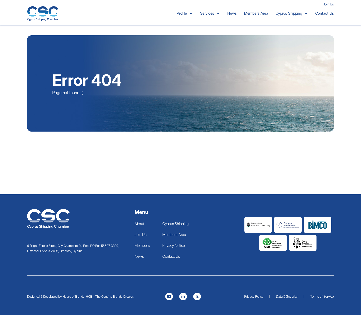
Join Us (328, 4)
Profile (182, 13)
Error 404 (87, 80)
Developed (50, 296)
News (232, 13)
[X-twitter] (197, 296)
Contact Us (324, 13)
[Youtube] (169, 296)
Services (207, 13)
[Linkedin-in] (183, 296)
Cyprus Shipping (289, 13)
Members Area (256, 13)
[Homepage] (48, 218)
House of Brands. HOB (77, 296)
